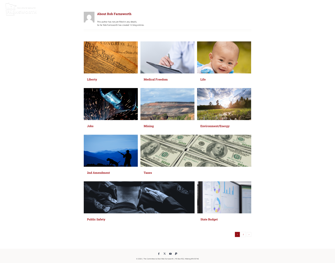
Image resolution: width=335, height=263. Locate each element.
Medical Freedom (156, 79)
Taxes (148, 173)
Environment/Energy (215, 126)
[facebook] (159, 254)
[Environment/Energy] (224, 110)
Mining (149, 126)
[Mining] (167, 110)
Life (203, 79)
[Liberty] (111, 63)
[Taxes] (195, 157)
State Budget (209, 219)
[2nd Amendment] (111, 157)
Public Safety (96, 219)
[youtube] (170, 254)
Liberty (92, 79)
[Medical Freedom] (167, 63)
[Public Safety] (139, 203)
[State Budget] (224, 203)
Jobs (90, 126)
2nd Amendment (98, 173)
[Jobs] (111, 110)
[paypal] (176, 254)
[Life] (224, 63)
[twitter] (164, 253)
